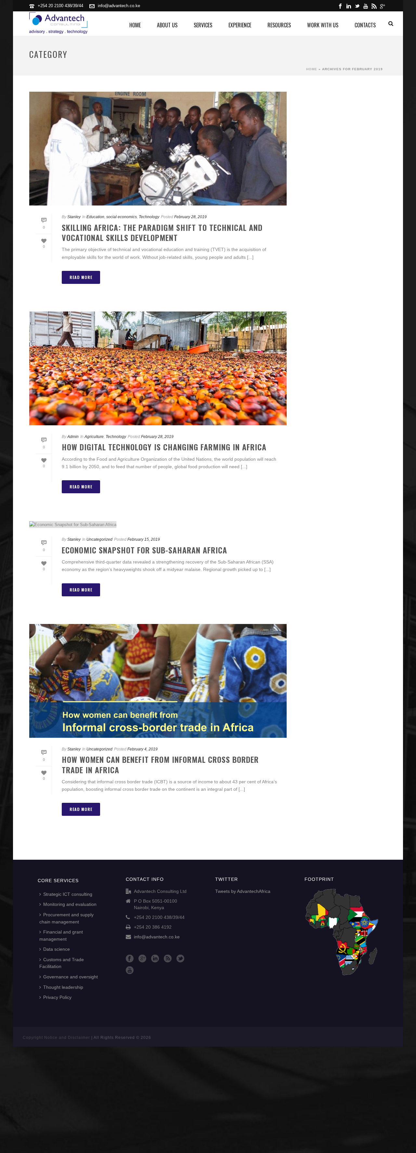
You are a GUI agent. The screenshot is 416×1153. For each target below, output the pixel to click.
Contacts (365, 25)
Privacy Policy (57, 997)
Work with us (322, 25)
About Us (167, 25)
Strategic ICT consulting (67, 894)
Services (203, 25)
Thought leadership (63, 987)
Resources (279, 25)
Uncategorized (99, 539)
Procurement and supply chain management (66, 918)
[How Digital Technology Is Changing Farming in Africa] (158, 368)
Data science (56, 949)
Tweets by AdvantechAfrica (242, 891)
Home (135, 25)
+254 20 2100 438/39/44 (60, 5)
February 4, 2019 (142, 749)
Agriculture (94, 436)
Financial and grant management (61, 935)
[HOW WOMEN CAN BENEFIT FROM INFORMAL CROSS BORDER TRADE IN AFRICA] (158, 681)
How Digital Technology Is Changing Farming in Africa (164, 447)
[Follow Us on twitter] (180, 959)
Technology (149, 217)
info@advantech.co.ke (119, 5)
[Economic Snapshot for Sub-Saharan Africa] (158, 524)
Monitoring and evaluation (70, 904)
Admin (73, 436)
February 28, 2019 (190, 217)
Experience (239, 25)
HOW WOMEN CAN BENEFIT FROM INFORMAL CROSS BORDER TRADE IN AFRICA (160, 764)
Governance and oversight (70, 976)
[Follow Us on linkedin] (155, 959)
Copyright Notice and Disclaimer (56, 1037)
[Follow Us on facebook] (130, 959)
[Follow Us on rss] (168, 959)
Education (95, 217)
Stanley (74, 217)
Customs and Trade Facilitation (61, 963)
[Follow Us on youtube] (130, 970)
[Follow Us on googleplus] (142, 959)
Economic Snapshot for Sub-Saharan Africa (144, 550)
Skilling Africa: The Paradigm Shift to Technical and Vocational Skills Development (162, 232)
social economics (121, 217)
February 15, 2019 (143, 539)
